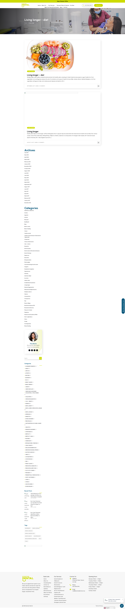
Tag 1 (40, 538)
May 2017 (26, 191)
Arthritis (26, 217)
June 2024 (26, 175)
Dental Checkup (27, 253)
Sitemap (46, 596)
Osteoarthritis (27, 296)
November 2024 (27, 166)
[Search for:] (33, 358)
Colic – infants (27, 244)
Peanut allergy (27, 303)
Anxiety (26, 212)
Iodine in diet (27, 280)
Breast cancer (27, 226)
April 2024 (26, 180)
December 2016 (27, 202)
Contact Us (46, 584)
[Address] (70, 578)
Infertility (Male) (27, 275)
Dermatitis (26, 257)
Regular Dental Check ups (31, 538)
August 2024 (27, 170)
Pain (25, 300)
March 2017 (26, 195)
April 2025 (26, 157)
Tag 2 (26, 541)
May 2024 (26, 177)
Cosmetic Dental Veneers (60, 600)
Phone (74, 585)
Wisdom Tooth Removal (59, 598)
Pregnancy (26, 312)
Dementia (26, 246)
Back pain (26, 219)
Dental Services (47, 590)
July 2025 (26, 152)
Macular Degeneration (29, 287)
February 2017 (27, 198)
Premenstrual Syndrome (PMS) (30, 314)
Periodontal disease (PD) (29, 305)
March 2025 (26, 159)
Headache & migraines (29, 269)
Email (73, 589)
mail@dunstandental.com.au (78, 590)
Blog (25, 224)
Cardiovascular (27, 233)
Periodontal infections (29, 307)
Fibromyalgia (27, 262)
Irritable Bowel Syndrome (29, 282)
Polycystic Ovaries (28, 310)
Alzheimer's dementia (29, 210)
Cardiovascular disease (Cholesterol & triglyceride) (32, 236)
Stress (25, 319)
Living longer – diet (35, 75)
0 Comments (42, 85)
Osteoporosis (27, 298)
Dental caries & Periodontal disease (32, 250)
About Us (44, 5)
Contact (65, 7)
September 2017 (27, 184)
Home (39, 5)
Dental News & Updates (47, 587)
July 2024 (26, 173)
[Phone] (70, 585)
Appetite (26, 215)
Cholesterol (26, 239)
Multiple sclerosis (28, 291)
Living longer (31, 71)
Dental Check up (28, 530)
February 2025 (27, 161)
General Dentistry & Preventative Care (59, 595)
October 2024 (27, 168)
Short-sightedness (28, 316)
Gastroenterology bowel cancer (31, 264)
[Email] (70, 589)
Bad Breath (26, 221)
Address (74, 578)
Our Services (51, 5)
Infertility (26, 273)
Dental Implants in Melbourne (58, 579)
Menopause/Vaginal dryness (30, 289)
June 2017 (26, 189)
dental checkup (36, 528)
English (107, 607)
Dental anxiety (27, 248)
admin (37, 85)
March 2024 (26, 182)
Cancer (25, 231)
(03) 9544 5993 (75, 586)
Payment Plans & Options (63, 5)
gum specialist (37, 536)
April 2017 (26, 193)
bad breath (27, 528)
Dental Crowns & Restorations (58, 583)
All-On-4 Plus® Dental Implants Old (59, 591)
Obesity (26, 294)
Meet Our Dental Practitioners (52, 7)
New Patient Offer (62, 1)
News (61, 7)
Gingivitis (26, 266)
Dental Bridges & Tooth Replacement (59, 587)
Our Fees (72, 5)
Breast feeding (27, 228)
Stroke (25, 321)
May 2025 (26, 154)
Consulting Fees (47, 582)
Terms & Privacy (99, 605)
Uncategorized (27, 323)
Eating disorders (27, 259)
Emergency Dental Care (60, 602)
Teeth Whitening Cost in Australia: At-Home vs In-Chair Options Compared (36, 495)
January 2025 (27, 164)
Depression (26, 255)
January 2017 (27, 200)
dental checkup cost (30, 533)
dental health (28, 536)
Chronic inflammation (29, 241)
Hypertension (27, 271)
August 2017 (27, 186)
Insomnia (26, 278)
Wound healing (27, 326)
